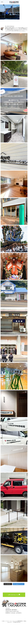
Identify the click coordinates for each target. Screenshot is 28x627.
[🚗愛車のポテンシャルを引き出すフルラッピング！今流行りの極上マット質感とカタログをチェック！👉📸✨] (14, 486)
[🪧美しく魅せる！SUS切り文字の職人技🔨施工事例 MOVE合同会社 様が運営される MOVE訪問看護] (14, 156)
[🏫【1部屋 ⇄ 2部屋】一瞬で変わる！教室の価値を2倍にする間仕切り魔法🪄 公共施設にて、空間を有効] (14, 458)
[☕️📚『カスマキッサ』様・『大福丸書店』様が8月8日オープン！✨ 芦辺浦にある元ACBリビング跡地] (14, 211)
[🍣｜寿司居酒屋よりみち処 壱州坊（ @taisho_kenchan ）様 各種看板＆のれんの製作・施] (14, 321)
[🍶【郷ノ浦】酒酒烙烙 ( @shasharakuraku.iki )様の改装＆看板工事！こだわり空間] (14, 403)
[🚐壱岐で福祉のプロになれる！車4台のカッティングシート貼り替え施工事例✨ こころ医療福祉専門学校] (14, 431)
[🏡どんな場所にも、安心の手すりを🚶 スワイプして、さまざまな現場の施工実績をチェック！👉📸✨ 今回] (14, 513)
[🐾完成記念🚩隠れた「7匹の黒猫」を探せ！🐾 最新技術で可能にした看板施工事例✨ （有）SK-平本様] (14, 293)
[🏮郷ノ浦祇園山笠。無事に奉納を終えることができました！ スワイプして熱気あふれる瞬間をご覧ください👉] (14, 238)
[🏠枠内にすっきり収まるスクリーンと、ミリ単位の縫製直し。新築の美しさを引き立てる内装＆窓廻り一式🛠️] (14, 184)
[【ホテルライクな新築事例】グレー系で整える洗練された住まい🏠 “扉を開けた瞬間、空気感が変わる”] (14, 129)
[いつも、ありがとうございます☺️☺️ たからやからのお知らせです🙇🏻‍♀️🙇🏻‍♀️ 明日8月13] (14, 101)
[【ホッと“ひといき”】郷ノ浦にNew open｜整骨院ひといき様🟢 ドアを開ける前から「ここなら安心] (14, 46)
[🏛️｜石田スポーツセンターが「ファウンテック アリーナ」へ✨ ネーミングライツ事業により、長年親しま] (14, 348)
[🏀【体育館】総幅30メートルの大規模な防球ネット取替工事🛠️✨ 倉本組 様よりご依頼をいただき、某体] (14, 376)
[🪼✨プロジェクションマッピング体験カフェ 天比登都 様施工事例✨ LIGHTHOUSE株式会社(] (14, 74)
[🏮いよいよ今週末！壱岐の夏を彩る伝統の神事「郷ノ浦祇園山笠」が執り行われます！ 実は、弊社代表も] (14, 266)
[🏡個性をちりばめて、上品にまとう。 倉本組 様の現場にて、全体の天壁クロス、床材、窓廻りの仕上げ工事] (14, 568)
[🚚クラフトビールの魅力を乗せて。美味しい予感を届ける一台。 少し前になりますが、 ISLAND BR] (14, 541)
